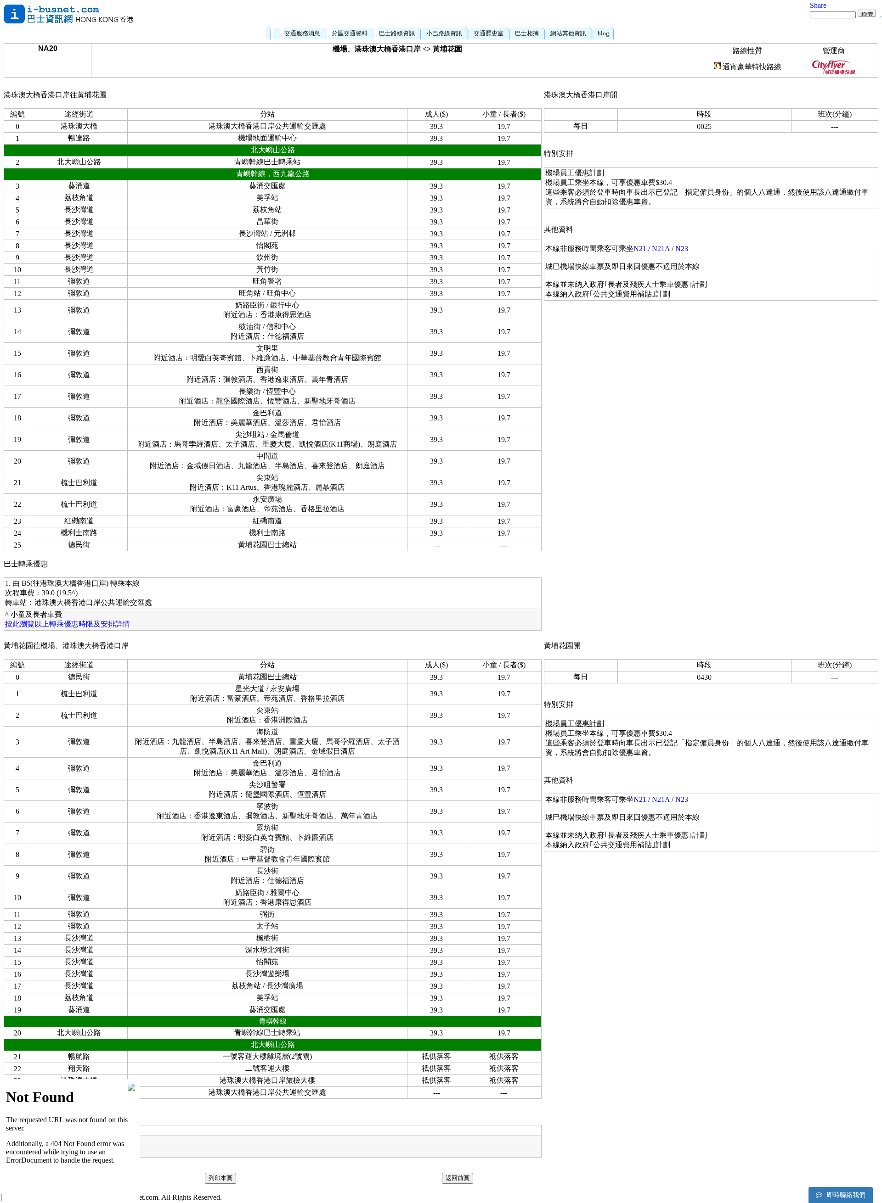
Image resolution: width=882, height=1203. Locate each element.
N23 (681, 248)
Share (818, 5)
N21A (661, 248)
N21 (639, 248)
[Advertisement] (463, 14)
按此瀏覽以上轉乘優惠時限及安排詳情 (67, 624)
